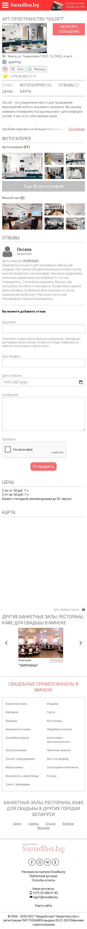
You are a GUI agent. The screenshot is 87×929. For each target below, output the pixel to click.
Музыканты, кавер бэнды (22, 776)
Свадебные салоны (59, 729)
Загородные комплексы (62, 767)
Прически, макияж (59, 750)
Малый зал (13, 198)
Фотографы (54, 720)
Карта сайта (43, 905)
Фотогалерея (36, 85)
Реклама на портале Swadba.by (43, 872)
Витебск (68, 823)
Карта (25, 91)
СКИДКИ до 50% (75, 6)
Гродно (51, 823)
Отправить (43, 466)
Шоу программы (16, 750)
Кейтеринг (12, 712)
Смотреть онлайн (75, 3)
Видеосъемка (14, 767)
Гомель (34, 823)
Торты (51, 712)
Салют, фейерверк (18, 784)
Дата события (12, 375)
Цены (7, 91)
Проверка (9, 439)
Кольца (51, 776)
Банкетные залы (16, 703)
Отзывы (69, 85)
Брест (17, 823)
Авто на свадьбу (57, 758)
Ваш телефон (11, 356)
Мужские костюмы (18, 729)
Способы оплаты (43, 880)
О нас (7, 85)
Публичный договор (43, 876)
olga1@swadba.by (45, 897)
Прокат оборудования (20, 758)
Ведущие (11, 720)
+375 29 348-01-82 (45, 893)
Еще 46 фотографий (44, 186)
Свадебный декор (17, 737)
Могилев (43, 828)
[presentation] (6, 643)
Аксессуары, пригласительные (58, 739)
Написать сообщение (68, 29)
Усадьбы (52, 703)
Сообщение (10, 394)
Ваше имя (9, 322)
